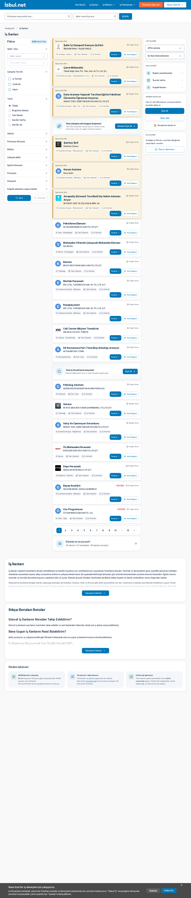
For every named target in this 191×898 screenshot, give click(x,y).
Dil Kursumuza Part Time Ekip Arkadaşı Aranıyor (91, 347)
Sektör (10, 133)
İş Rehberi (108, 5)
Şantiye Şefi (71, 142)
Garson (67, 404)
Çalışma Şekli (14, 157)
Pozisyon (11, 173)
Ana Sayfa (80, 5)
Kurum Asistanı (72, 169)
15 (128, 530)
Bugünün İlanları (20, 110)
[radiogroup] (27, 115)
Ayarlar (153, 890)
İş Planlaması (126, 5)
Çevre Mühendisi (73, 67)
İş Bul (125, 16)
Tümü (15, 106)
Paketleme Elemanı (74, 223)
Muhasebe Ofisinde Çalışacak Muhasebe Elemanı (91, 242)
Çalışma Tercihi (15, 72)
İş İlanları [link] (23, 28)
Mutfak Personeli (73, 281)
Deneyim (11, 181)
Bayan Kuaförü (71, 485)
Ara (21, 198)
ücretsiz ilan (91, 681)
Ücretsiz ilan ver (151, 5)
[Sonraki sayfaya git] (134, 530)
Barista (67, 262)
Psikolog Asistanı (73, 384)
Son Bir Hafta (19, 120)
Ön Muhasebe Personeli (77, 447)
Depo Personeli (72, 466)
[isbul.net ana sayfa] (15, 5)
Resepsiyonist (71, 304)
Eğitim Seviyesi (14, 165)
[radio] (10, 106)
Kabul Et (169, 890)
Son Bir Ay (17, 125)
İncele (114, 54)
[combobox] (27, 56)
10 (115, 530)
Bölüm (10, 149)
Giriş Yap (164, 118)
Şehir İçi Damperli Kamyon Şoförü (83, 45)
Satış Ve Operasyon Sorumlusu (81, 423)
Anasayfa (9, 28)
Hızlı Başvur (132, 54)
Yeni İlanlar (17, 115)
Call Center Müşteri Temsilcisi (81, 328)
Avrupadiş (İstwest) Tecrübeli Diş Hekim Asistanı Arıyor (92, 198)
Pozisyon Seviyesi (16, 141)
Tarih (10, 99)
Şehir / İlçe (12, 49)
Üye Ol (164, 111)
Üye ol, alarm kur (166, 149)
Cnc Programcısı (73, 509)
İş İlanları (94, 5)
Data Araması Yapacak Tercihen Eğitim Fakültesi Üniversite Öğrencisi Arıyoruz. (92, 96)
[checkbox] (10, 79)
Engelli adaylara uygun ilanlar (22, 189)
